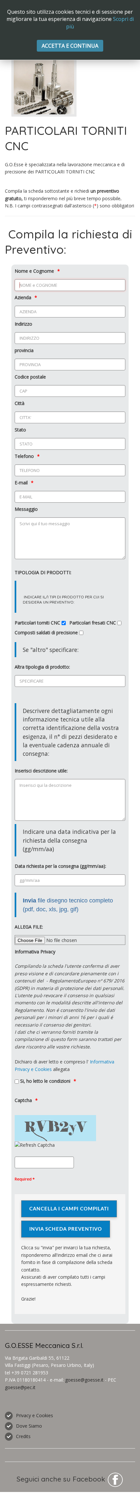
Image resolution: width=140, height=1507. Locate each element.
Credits (23, 1436)
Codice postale (30, 377)
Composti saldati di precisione (47, 632)
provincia (24, 350)
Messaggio (26, 509)
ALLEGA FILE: (29, 927)
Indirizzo (23, 324)
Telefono (24, 456)
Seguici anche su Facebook (62, 1479)
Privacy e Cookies (34, 1415)
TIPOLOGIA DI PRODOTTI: (43, 572)
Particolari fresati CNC (93, 623)
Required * (25, 1178)
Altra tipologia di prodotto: (42, 667)
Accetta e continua (70, 45)
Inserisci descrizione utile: (41, 771)
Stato (20, 430)
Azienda (23, 297)
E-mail (21, 482)
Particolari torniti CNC (38, 623)
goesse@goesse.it (84, 1380)
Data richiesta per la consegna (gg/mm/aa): (60, 866)
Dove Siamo (29, 1426)
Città (19, 403)
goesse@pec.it (20, 1387)
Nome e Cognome (34, 271)
